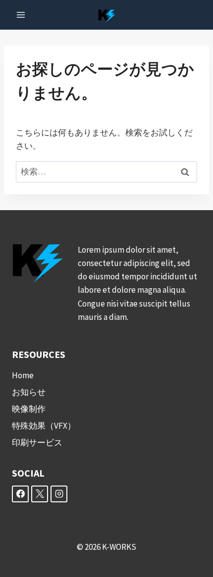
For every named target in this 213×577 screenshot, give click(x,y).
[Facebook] (20, 494)
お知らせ (29, 392)
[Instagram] (59, 494)
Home (23, 375)
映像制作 (29, 408)
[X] (39, 494)
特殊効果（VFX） (44, 425)
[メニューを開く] (21, 14)
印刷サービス (37, 442)
